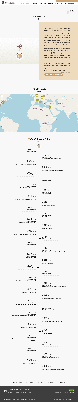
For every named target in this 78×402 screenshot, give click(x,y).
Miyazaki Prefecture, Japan (48, 216)
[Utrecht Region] (37, 95)
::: (0, 2)
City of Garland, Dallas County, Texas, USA (51, 298)
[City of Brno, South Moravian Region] (42, 97)
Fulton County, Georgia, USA (48, 228)
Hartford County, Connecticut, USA (28, 363)
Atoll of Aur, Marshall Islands (29, 152)
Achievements (35, 3)
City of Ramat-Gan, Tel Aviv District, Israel (26, 269)
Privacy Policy (51, 392)
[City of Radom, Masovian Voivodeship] (44, 96)
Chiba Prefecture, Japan (30, 257)
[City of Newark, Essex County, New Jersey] (2, 102)
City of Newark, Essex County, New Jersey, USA (25, 199)
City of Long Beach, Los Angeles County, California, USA (54, 181)
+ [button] (2, 96)
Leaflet (76, 131)
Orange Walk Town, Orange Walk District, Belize (25, 164)
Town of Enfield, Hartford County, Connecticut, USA (53, 369)
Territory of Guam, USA (47, 193)
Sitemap (59, 0)
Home (22, 3)
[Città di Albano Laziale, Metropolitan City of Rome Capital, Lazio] (40, 102)
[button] (76, 3)
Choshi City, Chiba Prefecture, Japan (28, 187)
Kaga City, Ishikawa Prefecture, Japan (50, 274)
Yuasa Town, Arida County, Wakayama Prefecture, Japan (54, 251)
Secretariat (74, 0)
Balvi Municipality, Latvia (47, 333)
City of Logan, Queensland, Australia (50, 346)
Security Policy (71, 392)
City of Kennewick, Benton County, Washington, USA (24, 351)
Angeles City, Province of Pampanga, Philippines (52, 170)
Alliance (28, 3)
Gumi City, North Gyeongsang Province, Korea (26, 245)
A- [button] (72, 10)
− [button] (2, 98)
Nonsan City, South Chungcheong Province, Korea (25, 234)
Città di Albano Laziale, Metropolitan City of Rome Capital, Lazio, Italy (23, 339)
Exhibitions (51, 3)
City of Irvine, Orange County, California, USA (52, 321)
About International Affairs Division (54, 74)
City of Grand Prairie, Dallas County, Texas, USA (25, 304)
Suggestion (64, 0)
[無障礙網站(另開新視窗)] (71, 390)
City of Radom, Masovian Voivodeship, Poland (26, 280)
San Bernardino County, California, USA (27, 222)
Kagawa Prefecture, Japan (48, 263)
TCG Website (69, 0)
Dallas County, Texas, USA (48, 309)
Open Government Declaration (61, 392)
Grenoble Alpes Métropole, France (28, 211)
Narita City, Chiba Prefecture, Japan (50, 240)
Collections (43, 3)
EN (61, 3)
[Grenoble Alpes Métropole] (37, 100)
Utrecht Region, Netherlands (48, 205)
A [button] (70, 10)
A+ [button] (68, 10)
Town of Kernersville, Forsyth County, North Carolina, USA (23, 315)
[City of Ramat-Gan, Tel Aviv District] (49, 107)
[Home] (8, 2)
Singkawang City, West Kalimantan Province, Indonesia (54, 286)
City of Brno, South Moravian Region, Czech (26, 176)
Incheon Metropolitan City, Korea (29, 292)
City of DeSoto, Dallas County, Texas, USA (51, 357)
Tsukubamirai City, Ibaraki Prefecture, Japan (51, 158)
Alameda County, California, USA (28, 327)
